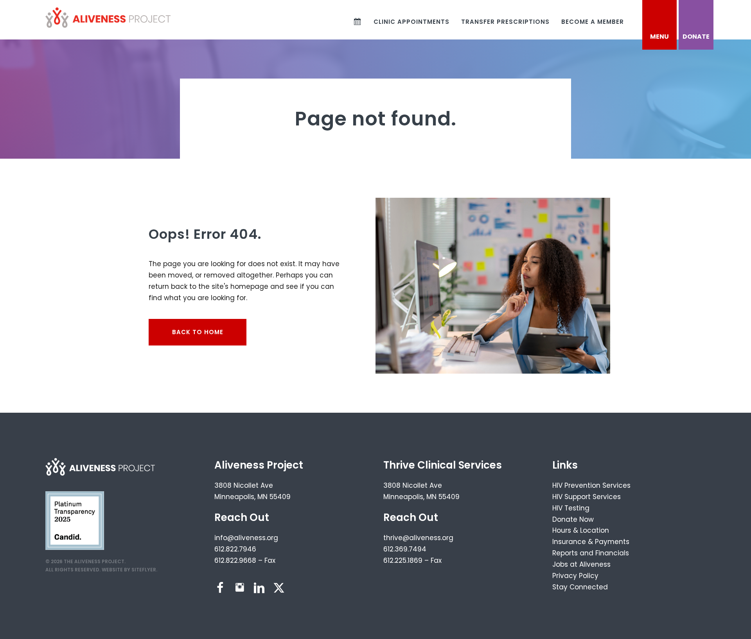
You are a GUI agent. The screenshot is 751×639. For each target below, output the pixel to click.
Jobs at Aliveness (581, 564)
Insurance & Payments (590, 541)
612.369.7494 (404, 549)
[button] (220, 588)
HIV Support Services (586, 496)
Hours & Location (580, 530)
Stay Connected (580, 587)
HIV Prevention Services (591, 485)
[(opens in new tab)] (74, 520)
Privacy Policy (575, 575)
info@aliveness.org (246, 537)
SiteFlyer (143, 569)
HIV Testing (570, 508)
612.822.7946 (235, 549)
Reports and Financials (590, 553)
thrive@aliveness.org (418, 537)
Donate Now (573, 519)
